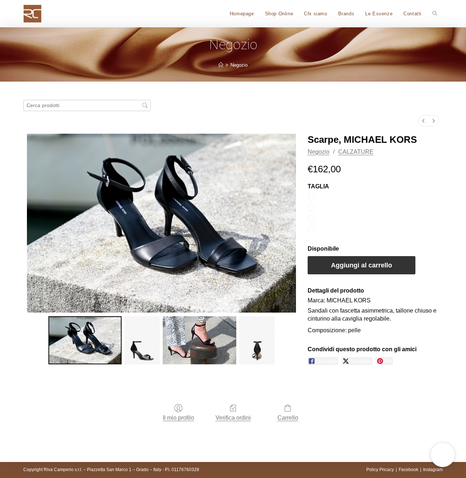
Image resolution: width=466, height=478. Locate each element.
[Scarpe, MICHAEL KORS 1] (142, 340)
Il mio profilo (178, 418)
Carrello (287, 418)
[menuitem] (423, 120)
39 (320, 219)
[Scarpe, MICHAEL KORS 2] (199, 340)
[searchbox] (87, 105)
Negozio (239, 65)
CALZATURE (356, 152)
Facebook (408, 469)
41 (320, 230)
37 (320, 197)
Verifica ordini (233, 418)
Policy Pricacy (380, 469)
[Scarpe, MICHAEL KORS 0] (85, 340)
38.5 (322, 208)
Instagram (433, 469)
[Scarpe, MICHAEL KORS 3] (257, 340)
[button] (442, 454)
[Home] (220, 65)
